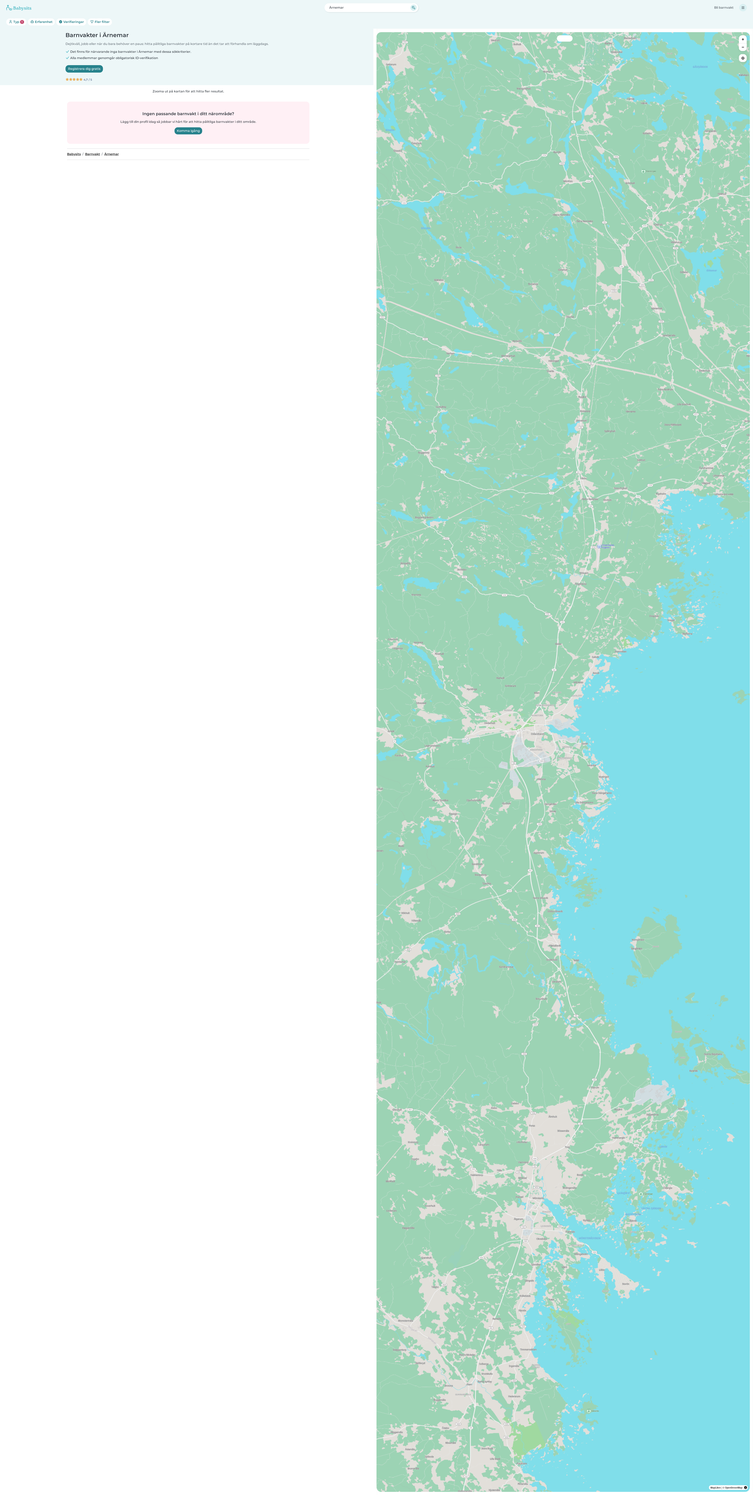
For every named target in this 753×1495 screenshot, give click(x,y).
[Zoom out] (743, 47)
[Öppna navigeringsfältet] (743, 7)
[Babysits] (18, 7)
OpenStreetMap (733, 1487)
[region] (563, 762)
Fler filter (102, 22)
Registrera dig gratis (84, 69)
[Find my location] (743, 58)
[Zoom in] (743, 39)
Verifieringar (73, 22)
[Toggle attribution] (745, 1487)
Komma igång (188, 131)
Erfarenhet (43, 22)
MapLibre (715, 1487)
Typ (18, 22)
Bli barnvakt (724, 7)
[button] (552, 706)
